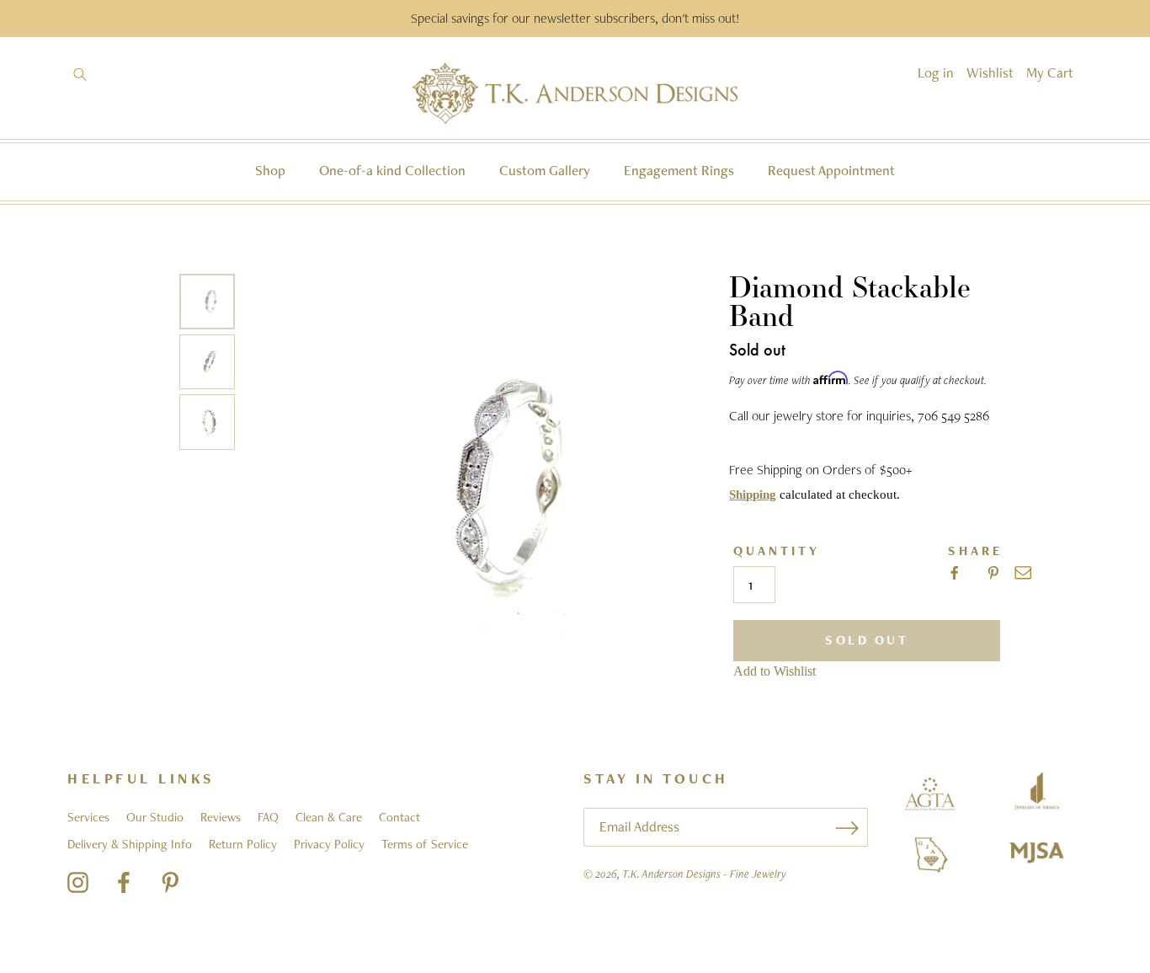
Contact (399, 817)
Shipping (752, 494)
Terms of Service (424, 844)
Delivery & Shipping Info (129, 844)
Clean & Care (328, 817)
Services (88, 817)
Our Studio (155, 817)
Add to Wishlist (774, 671)
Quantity (776, 551)
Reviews (220, 817)
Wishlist (990, 72)
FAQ (268, 817)
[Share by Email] (1022, 573)
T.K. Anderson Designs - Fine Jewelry (704, 873)
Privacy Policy (329, 844)
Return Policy (243, 844)
